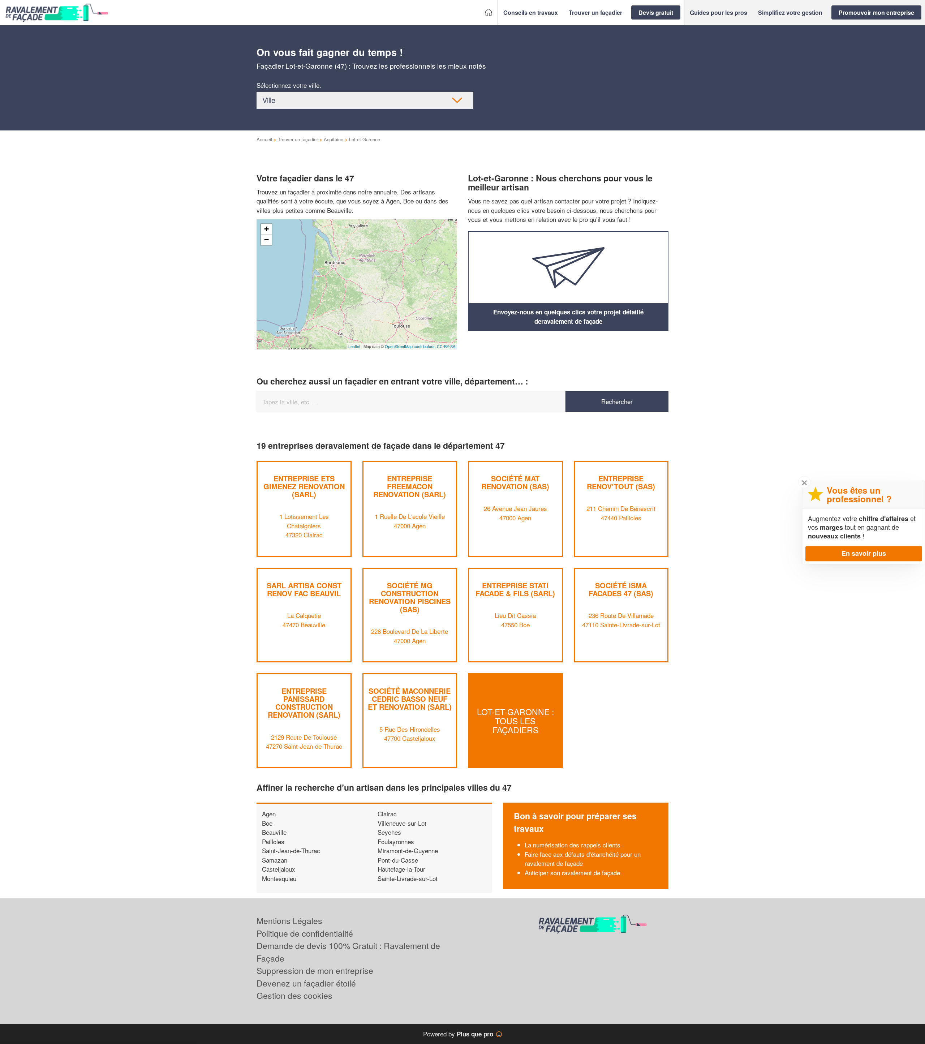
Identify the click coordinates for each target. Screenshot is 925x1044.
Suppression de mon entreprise (315, 970)
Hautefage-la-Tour (401, 868)
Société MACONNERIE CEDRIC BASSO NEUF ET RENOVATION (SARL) (410, 699)
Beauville (274, 832)
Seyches (389, 832)
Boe (267, 823)
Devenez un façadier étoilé (306, 983)
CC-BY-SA (446, 346)
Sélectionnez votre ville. (289, 85)
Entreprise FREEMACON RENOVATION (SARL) (409, 486)
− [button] (266, 239)
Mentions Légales (289, 921)
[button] (530, 13)
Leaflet (354, 346)
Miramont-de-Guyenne (408, 850)
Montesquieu (279, 878)
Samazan (274, 859)
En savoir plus (864, 553)
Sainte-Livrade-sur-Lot (408, 878)
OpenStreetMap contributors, (411, 346)
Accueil (264, 139)
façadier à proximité (314, 191)
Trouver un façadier (298, 139)
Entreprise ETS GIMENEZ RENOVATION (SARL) (304, 486)
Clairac (387, 813)
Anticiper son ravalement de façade (572, 872)
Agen (269, 813)
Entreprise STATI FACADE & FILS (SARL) (515, 589)
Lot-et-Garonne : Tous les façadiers (515, 721)
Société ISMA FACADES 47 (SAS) (621, 589)
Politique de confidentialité (305, 933)
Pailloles (273, 841)
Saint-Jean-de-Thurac (291, 850)
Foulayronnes (396, 841)
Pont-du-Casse (398, 859)
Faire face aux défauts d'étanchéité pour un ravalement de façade (583, 859)
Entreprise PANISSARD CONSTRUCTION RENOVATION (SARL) (304, 703)
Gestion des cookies (294, 995)
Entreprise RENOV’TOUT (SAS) (621, 482)
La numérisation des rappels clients (572, 844)
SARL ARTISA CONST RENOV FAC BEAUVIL (304, 589)
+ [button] (266, 228)
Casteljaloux (278, 868)
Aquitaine (333, 139)
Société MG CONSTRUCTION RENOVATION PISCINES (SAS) (410, 597)
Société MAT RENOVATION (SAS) (515, 482)
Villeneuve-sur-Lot (402, 823)
